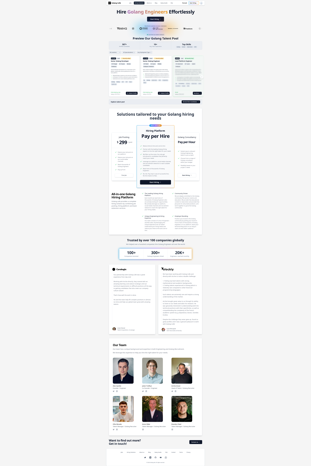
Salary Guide (164, 3)
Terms (181, 452)
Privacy (188, 452)
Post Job (184, 3)
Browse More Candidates (190, 102)
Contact (173, 452)
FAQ (172, 3)
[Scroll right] (201, 77)
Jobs (130, 3)
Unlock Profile (133, 93)
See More (196, 93)
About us (149, 3)
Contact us (194, 442)
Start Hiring (193, 3)
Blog (156, 3)
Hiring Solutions (139, 3)
